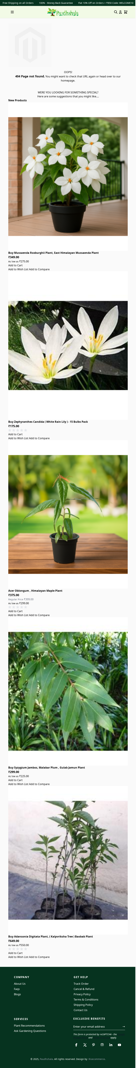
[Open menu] (12, 12)
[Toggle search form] (116, 12)
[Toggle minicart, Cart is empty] (125, 12)
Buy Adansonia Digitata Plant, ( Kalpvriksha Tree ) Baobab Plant (50, 936)
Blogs (17, 994)
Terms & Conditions (86, 999)
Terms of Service (101, 1037)
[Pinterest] (94, 1045)
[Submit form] (123, 1026)
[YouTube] (119, 1045)
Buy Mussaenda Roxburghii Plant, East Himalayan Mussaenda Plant (53, 253)
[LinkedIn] (111, 1045)
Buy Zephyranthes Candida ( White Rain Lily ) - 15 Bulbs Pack (48, 422)
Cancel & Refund (84, 989)
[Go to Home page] (62, 12)
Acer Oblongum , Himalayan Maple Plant (35, 590)
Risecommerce (97, 1059)
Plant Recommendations (29, 1025)
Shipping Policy (83, 1005)
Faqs (17, 989)
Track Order (81, 984)
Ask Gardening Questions (30, 1031)
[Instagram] (102, 1045)
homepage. (68, 80)
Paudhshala (46, 1059)
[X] (85, 1045)
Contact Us (80, 1010)
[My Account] (120, 12)
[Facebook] (76, 1045)
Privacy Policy (82, 994)
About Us (20, 984)
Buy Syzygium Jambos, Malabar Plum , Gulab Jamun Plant (46, 767)
